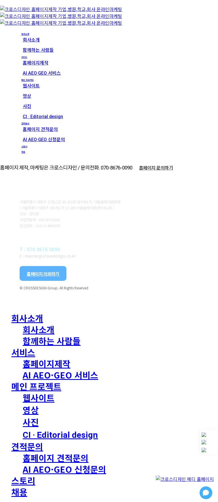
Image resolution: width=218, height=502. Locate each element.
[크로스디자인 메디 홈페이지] (185, 473)
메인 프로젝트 (36, 386)
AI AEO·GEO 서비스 (60, 375)
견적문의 (27, 446)
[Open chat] (206, 492)
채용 (19, 492)
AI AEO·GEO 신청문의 (64, 469)
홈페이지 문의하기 (156, 167)
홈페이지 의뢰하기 (43, 273)
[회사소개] (209, 434)
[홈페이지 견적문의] (209, 450)
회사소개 (27, 318)
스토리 (23, 480)
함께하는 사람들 (52, 340)
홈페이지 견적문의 (56, 457)
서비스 (23, 352)
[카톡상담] (209, 442)
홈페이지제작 (46, 363)
